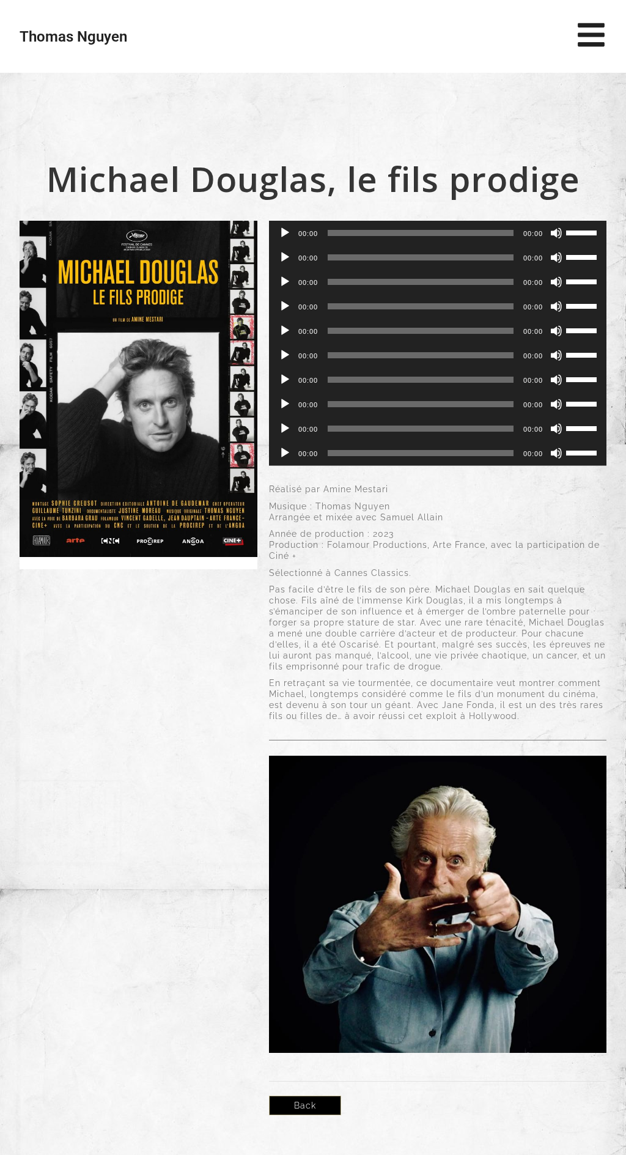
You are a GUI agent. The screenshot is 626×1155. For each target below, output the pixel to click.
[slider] (583, 232)
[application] (437, 233)
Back (305, 1105)
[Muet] (556, 233)
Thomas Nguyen (73, 36)
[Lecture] (285, 233)
